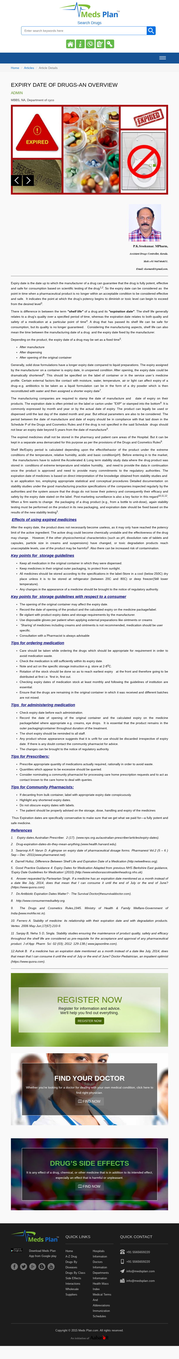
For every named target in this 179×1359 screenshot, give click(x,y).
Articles (29, 68)
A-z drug (71, 1256)
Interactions (72, 1283)
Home (15, 68)
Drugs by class (75, 1272)
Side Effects (73, 1278)
